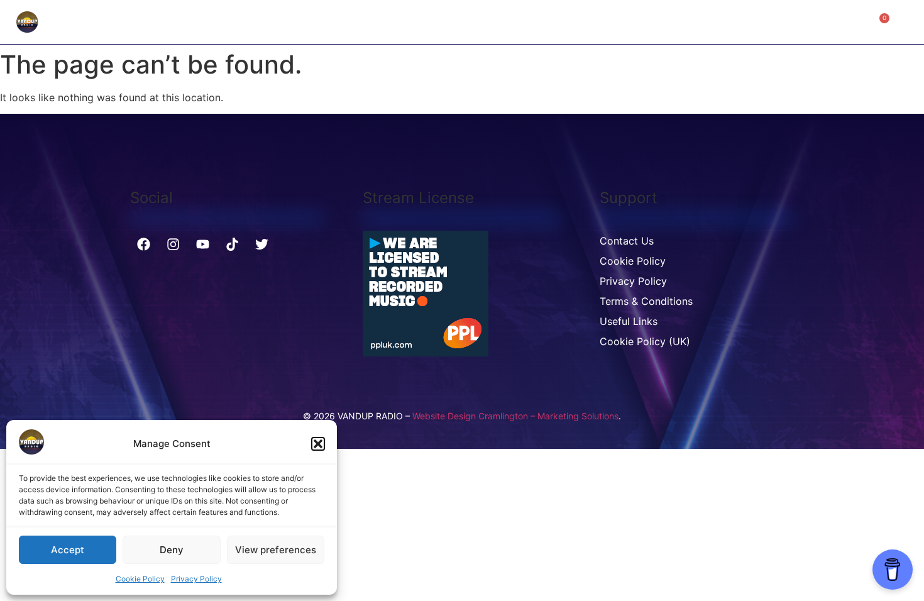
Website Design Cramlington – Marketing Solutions (515, 416)
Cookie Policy (140, 578)
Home (326, 21)
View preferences (275, 550)
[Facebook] (143, 244)
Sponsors (674, 21)
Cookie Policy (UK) (645, 341)
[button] (318, 444)
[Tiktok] (232, 244)
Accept (67, 550)
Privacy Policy (196, 578)
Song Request (532, 21)
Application (454, 21)
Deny (172, 550)
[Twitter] (261, 244)
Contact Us (608, 21)
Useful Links (628, 321)
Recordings (384, 21)
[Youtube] (202, 244)
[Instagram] (173, 244)
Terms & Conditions (646, 301)
